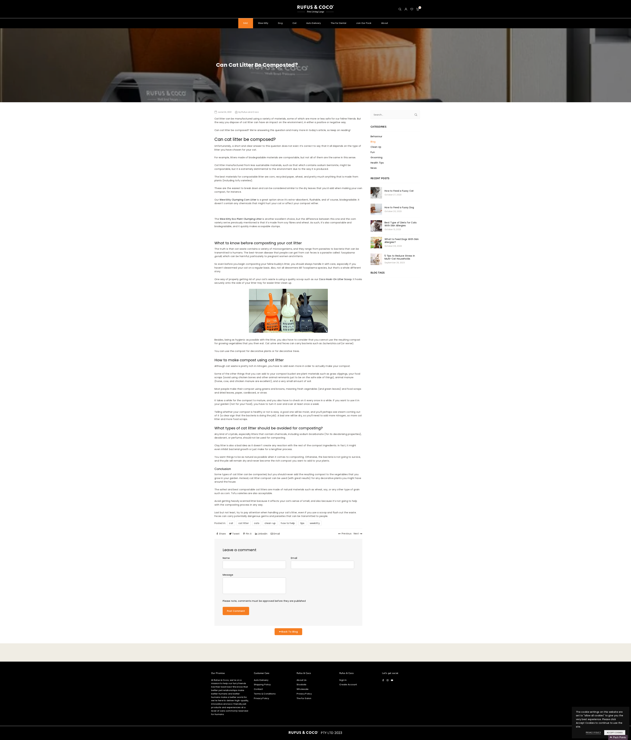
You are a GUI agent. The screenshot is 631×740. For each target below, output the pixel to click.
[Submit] (416, 115)
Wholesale (303, 689)
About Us (301, 680)
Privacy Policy (261, 698)
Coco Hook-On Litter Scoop (335, 279)
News (374, 168)
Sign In (343, 680)
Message (228, 574)
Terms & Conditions (265, 693)
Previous (346, 533)
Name (226, 558)
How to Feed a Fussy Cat (399, 190)
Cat (294, 23)
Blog (373, 141)
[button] (418, 9)
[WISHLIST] (412, 9)
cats (256, 523)
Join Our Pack (363, 23)
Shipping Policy (262, 684)
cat (231, 523)
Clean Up (376, 147)
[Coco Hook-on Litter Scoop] (288, 332)
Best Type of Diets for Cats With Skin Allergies (401, 224)
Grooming (376, 157)
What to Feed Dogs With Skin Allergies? (402, 241)
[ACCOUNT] (406, 9)
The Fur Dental (338, 23)
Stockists (301, 684)
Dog (280, 23)
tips (302, 523)
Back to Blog (289, 631)
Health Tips (377, 162)
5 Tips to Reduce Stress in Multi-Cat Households (400, 257)
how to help (288, 523)
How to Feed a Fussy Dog (399, 207)
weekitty (315, 523)
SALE (245, 23)
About (384, 23)
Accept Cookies (615, 732)
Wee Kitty (263, 23)
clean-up (270, 523)
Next (356, 533)
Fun (373, 152)
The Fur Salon (304, 698)
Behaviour (376, 136)
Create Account (348, 684)
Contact (258, 689)
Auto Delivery (313, 23)
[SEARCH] (400, 9)
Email (294, 558)
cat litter (243, 523)
